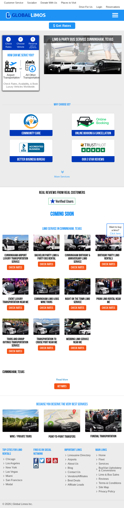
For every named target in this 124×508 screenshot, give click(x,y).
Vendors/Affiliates (78, 476)
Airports (72, 459)
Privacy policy (107, 491)
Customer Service (13, 2)
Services (104, 463)
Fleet (101, 459)
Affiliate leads (76, 484)
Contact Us (74, 472)
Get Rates (63, 25)
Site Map (104, 487)
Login (99, 6)
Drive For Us (86, 6)
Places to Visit (68, 2)
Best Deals (74, 480)
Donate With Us (49, 2)
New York (11, 467)
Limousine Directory (79, 455)
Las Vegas (12, 471)
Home (102, 455)
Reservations (113, 6)
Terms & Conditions (110, 483)
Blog (70, 468)
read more (62, 379)
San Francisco (14, 480)
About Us (73, 463)
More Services (62, 174)
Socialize (32, 2)
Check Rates (15, 267)
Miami (9, 476)
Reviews (104, 478)
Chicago (10, 459)
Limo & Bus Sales (109, 474)
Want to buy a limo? (115, 230)
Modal (9, 484)
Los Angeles (13, 463)
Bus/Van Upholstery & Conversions (110, 469)
